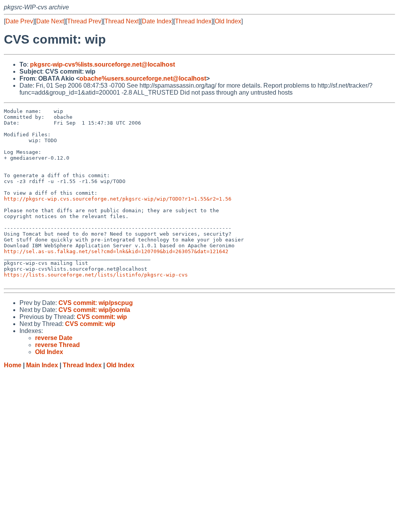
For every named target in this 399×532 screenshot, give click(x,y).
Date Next (50, 21)
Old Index (228, 21)
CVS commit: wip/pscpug (95, 302)
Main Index (42, 365)
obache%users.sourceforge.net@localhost (142, 78)
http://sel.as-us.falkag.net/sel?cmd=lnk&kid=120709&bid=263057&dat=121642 (116, 251)
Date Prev (19, 21)
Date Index (157, 21)
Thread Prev (84, 21)
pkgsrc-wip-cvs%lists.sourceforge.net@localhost (102, 64)
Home (12, 365)
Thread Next (121, 21)
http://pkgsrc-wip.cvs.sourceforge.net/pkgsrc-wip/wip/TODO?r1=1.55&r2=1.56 (117, 199)
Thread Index (193, 21)
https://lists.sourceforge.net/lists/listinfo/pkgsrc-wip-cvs (96, 275)
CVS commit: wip (102, 317)
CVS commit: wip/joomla (94, 310)
